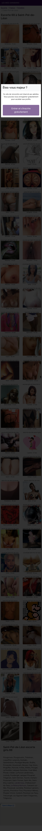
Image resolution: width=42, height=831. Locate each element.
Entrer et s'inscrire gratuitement (21, 110)
